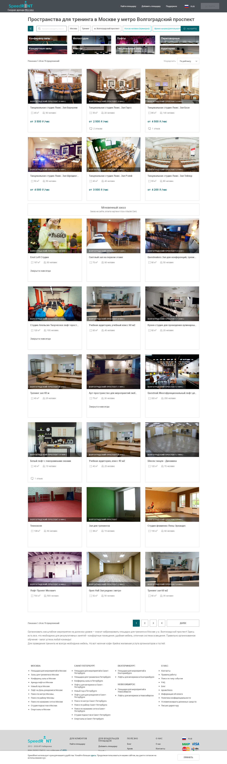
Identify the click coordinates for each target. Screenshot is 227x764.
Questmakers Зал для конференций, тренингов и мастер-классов (184, 257)
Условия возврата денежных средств (178, 701)
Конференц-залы (39, 38)
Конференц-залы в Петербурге (88, 680)
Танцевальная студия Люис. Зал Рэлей (110, 175)
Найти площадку (128, 6)
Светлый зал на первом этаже (106, 257)
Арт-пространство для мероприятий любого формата (119, 392)
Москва (29, 9)
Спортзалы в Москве (40, 709)
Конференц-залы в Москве (43, 678)
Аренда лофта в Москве (42, 682)
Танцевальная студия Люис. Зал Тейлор (170, 175)
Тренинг (85, 28)
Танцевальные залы (129, 48)
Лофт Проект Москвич (43, 590)
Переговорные (170, 38)
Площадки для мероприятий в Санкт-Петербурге (91, 671)
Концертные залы (40, 48)
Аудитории (168, 48)
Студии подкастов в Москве (44, 705)
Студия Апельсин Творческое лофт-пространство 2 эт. (61, 325)
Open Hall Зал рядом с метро (105, 590)
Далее (183, 623)
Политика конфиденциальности (176, 697)
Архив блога (166, 690)
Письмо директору (170, 705)
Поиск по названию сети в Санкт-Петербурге (89, 709)
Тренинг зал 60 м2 (158, 590)
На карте (192, 28)
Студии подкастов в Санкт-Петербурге (92, 714)
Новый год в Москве (40, 686)
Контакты (165, 670)
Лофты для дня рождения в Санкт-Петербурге (90, 695)
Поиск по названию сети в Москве (47, 701)
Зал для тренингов (99, 525)
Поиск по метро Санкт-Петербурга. (90, 700)
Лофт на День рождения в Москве (47, 690)
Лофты (121, 38)
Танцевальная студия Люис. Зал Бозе (169, 107)
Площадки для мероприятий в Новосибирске (132, 690)
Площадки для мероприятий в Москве (48, 670)
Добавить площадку (151, 6)
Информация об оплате (172, 694)
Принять (188, 757)
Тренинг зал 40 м (39, 392)
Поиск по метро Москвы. (42, 694)
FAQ (163, 682)
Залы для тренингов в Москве (45, 674)
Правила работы (169, 674)
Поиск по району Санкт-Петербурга (90, 704)
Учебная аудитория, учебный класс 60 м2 (112, 325)
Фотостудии (80, 38)
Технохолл (36, 525)
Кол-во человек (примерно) (136, 28)
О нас (158, 744)
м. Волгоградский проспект (107, 28)
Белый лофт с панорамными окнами (50, 460)
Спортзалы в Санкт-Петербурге (89, 718)
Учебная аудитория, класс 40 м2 (107, 460)
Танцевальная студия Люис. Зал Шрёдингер (55, 175)
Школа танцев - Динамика (162, 460)
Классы (77, 48)
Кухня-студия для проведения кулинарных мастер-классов (181, 325)
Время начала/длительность (167, 28)
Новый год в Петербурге (85, 690)
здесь (93, 755)
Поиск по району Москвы (42, 697)
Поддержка (171, 6)
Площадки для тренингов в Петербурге (92, 677)
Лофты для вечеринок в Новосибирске (136, 695)
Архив (130, 748)
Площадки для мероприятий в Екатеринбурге (132, 671)
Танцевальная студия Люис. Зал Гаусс (110, 107)
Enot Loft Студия (39, 257)
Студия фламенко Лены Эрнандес (167, 525)
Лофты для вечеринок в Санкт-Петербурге (88, 685)
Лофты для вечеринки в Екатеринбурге (136, 677)
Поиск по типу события (172, 678)
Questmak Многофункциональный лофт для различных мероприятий (186, 392)
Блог (163, 686)
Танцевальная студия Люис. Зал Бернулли (54, 107)
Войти (212, 6)
